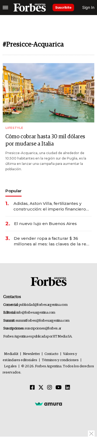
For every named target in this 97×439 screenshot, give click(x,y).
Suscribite (63, 7)
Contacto (51, 354)
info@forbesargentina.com (35, 312)
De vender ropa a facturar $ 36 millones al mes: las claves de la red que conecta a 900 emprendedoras (51, 241)
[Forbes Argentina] (29, 7)
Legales (10, 366)
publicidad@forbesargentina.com (43, 305)
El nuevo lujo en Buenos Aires (45, 223)
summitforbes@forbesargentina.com (43, 320)
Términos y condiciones (60, 360)
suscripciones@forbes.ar (43, 328)
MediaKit (11, 354)
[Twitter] (41, 388)
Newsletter (31, 354)
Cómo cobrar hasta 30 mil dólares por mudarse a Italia (45, 140)
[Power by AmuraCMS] (48, 403)
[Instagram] (49, 388)
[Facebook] (32, 388)
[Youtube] (59, 388)
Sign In (88, 7)
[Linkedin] (67, 388)
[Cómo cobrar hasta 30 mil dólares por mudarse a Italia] (48, 92)
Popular (13, 190)
